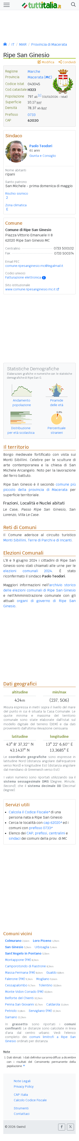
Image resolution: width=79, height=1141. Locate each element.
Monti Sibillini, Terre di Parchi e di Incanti (37, 540)
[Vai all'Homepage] (41, 5)
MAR (23, 44)
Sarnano (15, 1017)
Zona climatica (16, 205)
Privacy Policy (24, 1087)
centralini (57, 833)
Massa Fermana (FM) (24, 973)
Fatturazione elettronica (24, 277)
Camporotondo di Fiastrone (29, 966)
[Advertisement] (39, 887)
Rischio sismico (16, 193)
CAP (30, 833)
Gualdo (55, 973)
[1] (39, 95)
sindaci (14, 838)
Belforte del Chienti (24, 998)
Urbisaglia (46, 947)
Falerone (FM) (19, 979)
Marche (34, 71)
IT (12, 44)
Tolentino (50, 985)
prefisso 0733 (40, 828)
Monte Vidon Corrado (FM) (28, 992)
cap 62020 (51, 822)
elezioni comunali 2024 (27, 571)
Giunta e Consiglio (42, 156)
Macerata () (40, 77)
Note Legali (22, 1081)
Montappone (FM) (22, 960)
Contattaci (21, 1114)
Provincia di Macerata (49, 44)
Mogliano (46, 979)
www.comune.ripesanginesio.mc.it (30, 289)
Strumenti (21, 1108)
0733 (32, 114)
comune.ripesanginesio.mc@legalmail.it (34, 266)
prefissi (41, 833)
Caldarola (57, 1004)
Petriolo (15, 1011)
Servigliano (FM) (45, 1011)
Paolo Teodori (40, 146)
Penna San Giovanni (24, 1004)
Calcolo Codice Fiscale (30, 1100)
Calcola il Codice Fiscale (28, 812)
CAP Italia (21, 1095)
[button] (72, 4)
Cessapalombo (20, 985)
